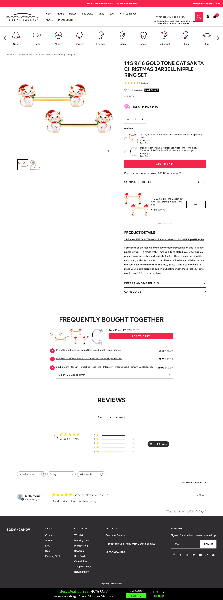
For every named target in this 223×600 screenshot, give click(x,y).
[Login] (207, 17)
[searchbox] (28, 474)
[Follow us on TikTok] (206, 555)
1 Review (143, 83)
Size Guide (80, 556)
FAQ (47, 545)
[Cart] (214, 17)
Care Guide (80, 561)
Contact (49, 535)
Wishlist (78, 535)
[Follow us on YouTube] (200, 555)
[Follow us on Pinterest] (193, 555)
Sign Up (208, 544)
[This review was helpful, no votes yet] (197, 511)
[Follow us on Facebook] (174, 555)
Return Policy (81, 571)
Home (9, 54)
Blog (47, 550)
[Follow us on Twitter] (180, 555)
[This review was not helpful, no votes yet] (202, 511)
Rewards (79, 550)
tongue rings (175, 23)
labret (165, 23)
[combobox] (61, 474)
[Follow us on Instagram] (187, 555)
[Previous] (5, 37)
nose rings (180, 21)
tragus (186, 23)
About (48, 540)
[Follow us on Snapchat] (213, 555)
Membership (81, 545)
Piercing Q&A (52, 556)
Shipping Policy (82, 566)
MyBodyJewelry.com (111, 583)
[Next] (217, 37)
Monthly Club (81, 540)
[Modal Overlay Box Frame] (111, 594)
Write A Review (158, 444)
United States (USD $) (205, 3)
